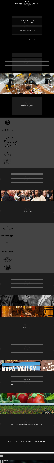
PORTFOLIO (20, 3)
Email (0, 449)
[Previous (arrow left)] (0, 462)
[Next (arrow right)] (2, 462)
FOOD (29, 60)
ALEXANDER (16, 3)
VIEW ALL (6, 64)
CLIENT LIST (33, 3)
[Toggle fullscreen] (5, 460)
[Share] (2, 460)
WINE (24, 60)
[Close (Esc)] (0, 460)
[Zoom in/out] (7, 460)
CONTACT (38, 3)
